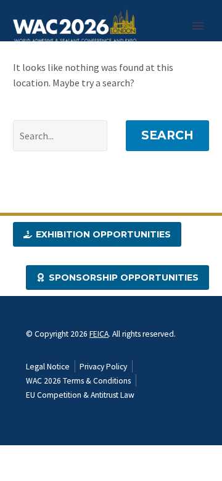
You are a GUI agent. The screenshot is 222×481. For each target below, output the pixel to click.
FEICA (99, 334)
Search (167, 135)
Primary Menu (198, 26)
